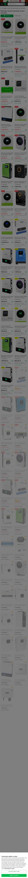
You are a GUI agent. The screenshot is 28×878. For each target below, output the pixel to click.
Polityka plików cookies (9, 868)
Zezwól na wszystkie (14, 875)
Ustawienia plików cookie (13, 871)
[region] (14, 865)
